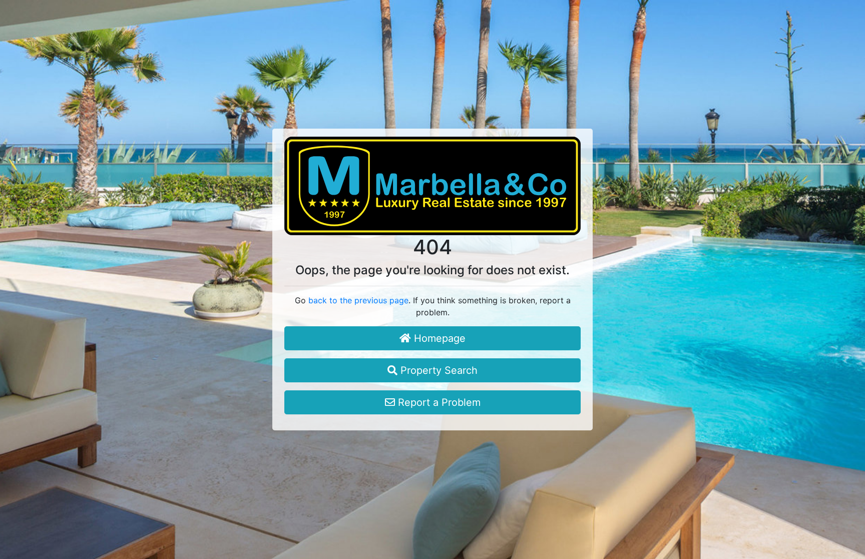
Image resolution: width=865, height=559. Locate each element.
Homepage (438, 338)
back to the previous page (358, 300)
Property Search (437, 370)
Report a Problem (438, 402)
